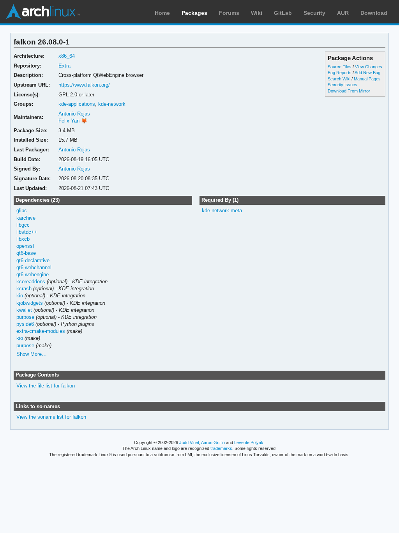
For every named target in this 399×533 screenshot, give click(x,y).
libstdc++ (26, 232)
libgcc (23, 225)
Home (162, 13)
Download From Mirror (349, 91)
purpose (25, 317)
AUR (343, 13)
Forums (229, 13)
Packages (194, 13)
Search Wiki (339, 78)
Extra (64, 66)
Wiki (256, 13)
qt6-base (26, 253)
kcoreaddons (30, 281)
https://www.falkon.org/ (84, 85)
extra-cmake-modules (40, 331)
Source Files (339, 66)
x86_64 (66, 56)
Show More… (31, 354)
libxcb (23, 239)
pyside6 (25, 324)
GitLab (283, 13)
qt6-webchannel (33, 267)
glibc (21, 210)
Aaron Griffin (213, 442)
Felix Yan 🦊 (72, 121)
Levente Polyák (248, 442)
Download (373, 13)
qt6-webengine (32, 274)
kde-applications (76, 104)
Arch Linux (43, 12)
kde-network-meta (222, 210)
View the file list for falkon (45, 386)
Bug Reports (339, 72)
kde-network (111, 104)
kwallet (24, 310)
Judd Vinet (189, 442)
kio (19, 295)
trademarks (221, 448)
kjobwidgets (29, 303)
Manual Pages (367, 78)
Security (314, 13)
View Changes (368, 66)
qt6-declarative (32, 260)
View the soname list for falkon (51, 417)
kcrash (24, 288)
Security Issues (342, 84)
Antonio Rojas (74, 114)
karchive (25, 218)
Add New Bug (367, 72)
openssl (25, 246)
